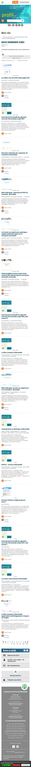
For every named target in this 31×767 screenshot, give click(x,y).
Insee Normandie (5, 504)
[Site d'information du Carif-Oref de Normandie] (2, 2)
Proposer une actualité (15, 743)
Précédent (24, 650)
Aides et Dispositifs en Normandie (15, 735)
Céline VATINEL (26, 355)
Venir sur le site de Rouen (15, 717)
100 (23, 643)
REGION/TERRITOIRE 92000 (20, 37)
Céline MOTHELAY (5, 121)
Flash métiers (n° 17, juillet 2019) (12, 584)
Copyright (16, 752)
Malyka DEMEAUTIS (5, 196)
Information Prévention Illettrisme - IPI (15, 728)
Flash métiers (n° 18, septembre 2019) (13, 470)
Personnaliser (25, 765)
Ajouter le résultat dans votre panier (16, 56)
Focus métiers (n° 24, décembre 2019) (13, 358)
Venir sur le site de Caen (15, 704)
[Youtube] (17, 746)
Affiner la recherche (16, 58)
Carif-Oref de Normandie (13, 80)
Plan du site (22, 752)
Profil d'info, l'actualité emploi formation (15, 726)
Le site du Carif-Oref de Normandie (15, 724)
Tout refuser (17, 765)
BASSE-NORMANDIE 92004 (8, 38)
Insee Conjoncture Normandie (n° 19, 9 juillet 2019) (16, 506)
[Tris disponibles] (3, 54)
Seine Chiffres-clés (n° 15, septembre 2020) (14, 123)
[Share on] (13, 25)
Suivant (27, 650)
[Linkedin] (13, 746)
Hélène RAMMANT (5, 157)
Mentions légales (10, 751)
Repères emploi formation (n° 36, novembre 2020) (16, 82)
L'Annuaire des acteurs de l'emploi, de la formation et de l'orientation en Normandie (15, 730)
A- (16, 25)
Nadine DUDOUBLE (5, 355)
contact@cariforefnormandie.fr (15, 703)
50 (20, 643)
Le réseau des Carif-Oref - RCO (15, 737)
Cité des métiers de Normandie (9, 356)
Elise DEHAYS (4, 80)
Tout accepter (6, 765)
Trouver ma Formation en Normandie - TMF (15, 733)
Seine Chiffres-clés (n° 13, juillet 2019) (13, 549)
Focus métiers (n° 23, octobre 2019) (12, 435)
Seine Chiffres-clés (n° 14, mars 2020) (13, 322)
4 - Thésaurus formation (7, 37)
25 (17, 643)
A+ (22, 25)
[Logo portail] (15, 14)
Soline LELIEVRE (14, 620)
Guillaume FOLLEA (5, 238)
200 (27, 643)
